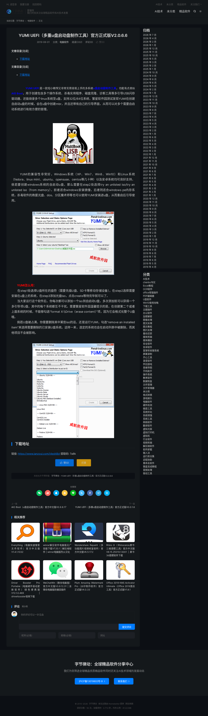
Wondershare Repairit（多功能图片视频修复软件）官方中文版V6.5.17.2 (89, 548)
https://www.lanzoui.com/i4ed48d (39, 453)
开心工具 (147, 357)
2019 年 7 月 (149, 256)
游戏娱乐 (147, 398)
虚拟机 (146, 435)
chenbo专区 (149, 282)
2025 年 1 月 (149, 69)
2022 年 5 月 (149, 140)
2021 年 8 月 (149, 171)
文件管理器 (148, 388)
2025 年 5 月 (149, 58)
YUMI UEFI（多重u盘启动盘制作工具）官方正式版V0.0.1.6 (105, 507)
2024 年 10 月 (150, 72)
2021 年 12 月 (150, 157)
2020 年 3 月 (149, 229)
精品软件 (184, 11)
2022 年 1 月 (149, 154)
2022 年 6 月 (149, 137)
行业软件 (147, 439)
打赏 (84, 462)
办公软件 (147, 313)
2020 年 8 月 (149, 212)
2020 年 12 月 (150, 198)
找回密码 (36, 4)
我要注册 (24, 4)
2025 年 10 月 (150, 55)
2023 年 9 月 (149, 106)
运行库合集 (148, 456)
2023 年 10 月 (150, 103)
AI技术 (159, 11)
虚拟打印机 (148, 432)
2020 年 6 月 (149, 219)
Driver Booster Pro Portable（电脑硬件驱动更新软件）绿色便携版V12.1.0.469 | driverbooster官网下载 (25, 589)
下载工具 (147, 306)
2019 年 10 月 (150, 246)
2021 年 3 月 (149, 188)
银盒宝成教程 (150, 466)
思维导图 (147, 367)
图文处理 (147, 323)
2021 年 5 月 (149, 181)
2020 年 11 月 (150, 202)
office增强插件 (150, 292)
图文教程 (147, 326)
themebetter (114, 704)
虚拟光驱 (147, 429)
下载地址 (25, 58)
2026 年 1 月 (149, 45)
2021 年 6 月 (149, 178)
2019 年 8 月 (149, 253)
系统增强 (147, 415)
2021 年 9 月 (149, 167)
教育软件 (147, 377)
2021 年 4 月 (149, 185)
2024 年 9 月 (149, 75)
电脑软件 (31, 21)
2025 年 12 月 (150, 48)
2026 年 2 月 (149, 41)
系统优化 (147, 411)
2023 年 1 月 (149, 133)
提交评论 (126, 627)
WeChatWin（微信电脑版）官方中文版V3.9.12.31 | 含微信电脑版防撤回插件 (57, 586)
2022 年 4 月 (149, 144)
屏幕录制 (147, 353)
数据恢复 (147, 381)
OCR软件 (147, 289)
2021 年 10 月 (150, 164)
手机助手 (147, 371)
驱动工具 (147, 473)
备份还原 (147, 333)
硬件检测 (147, 405)
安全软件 (147, 343)
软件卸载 (147, 449)
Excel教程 (148, 285)
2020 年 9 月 (149, 208)
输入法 (146, 452)
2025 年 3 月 (149, 62)
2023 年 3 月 (149, 127)
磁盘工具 (147, 408)
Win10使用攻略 (150, 302)
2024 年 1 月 (149, 92)
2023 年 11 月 (150, 99)
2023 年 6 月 (149, 116)
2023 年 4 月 (149, 123)
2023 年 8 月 (149, 110)
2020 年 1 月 (149, 236)
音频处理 (147, 469)
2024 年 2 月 (149, 89)
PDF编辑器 (148, 295)
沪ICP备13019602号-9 (92, 681)
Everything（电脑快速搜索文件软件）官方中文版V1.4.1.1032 (25, 548)
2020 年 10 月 (150, 205)
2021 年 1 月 (149, 195)
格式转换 (147, 394)
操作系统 (147, 374)
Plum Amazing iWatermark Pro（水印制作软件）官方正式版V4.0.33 (89, 586)
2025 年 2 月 (149, 65)
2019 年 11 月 (150, 243)
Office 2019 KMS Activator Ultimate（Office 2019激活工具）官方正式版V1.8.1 (120, 586)
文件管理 (147, 384)
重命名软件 (148, 463)
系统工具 (147, 418)
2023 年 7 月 (149, 113)
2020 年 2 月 (149, 232)
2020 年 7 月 (149, 215)
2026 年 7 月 (149, 34)
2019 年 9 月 (149, 249)
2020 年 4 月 (149, 225)
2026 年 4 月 (149, 38)
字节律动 (15, 11)
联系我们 (123, 681)
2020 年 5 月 (149, 222)
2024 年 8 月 (149, 79)
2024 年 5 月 (149, 86)
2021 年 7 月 (149, 174)
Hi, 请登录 (11, 4)
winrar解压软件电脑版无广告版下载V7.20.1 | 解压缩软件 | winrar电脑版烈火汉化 (57, 548)
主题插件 (147, 309)
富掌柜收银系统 (151, 350)
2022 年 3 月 (149, 147)
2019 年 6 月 (149, 260)
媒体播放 (147, 340)
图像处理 (147, 319)
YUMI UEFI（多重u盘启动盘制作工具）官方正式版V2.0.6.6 (73, 35)
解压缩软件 (148, 446)
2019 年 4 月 (149, 266)
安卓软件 (147, 347)
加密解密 (147, 316)
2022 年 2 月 (149, 150)
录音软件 (147, 360)
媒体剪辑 (147, 336)
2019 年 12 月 (150, 239)
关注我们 (195, 4)
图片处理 (147, 330)
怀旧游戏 (147, 364)
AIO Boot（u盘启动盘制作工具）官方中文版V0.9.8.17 (38, 507)
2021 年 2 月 (149, 191)
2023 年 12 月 (150, 96)
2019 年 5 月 (149, 263)
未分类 (171, 11)
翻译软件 (147, 425)
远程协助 (147, 459)
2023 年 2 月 (149, 130)
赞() (100, 42)
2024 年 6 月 (149, 82)
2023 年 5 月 (149, 120)
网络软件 (147, 422)
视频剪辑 (147, 442)
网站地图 (129, 704)
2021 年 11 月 (150, 161)
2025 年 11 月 (150, 52)
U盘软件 (147, 299)
